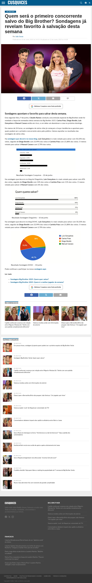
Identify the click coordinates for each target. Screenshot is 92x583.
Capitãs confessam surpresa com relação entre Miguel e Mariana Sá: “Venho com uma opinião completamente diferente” (17, 325)
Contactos (7, 576)
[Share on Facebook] (24, 97)
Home (15, 576)
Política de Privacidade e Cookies (31, 576)
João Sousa (19, 36)
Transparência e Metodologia (16, 578)
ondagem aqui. (40, 269)
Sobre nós (47, 576)
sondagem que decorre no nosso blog (22, 139)
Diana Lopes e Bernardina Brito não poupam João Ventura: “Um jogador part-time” (74, 325)
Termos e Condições (59, 576)
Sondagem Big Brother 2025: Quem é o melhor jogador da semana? (37, 282)
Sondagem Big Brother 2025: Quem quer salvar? (29, 279)
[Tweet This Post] (39, 97)
